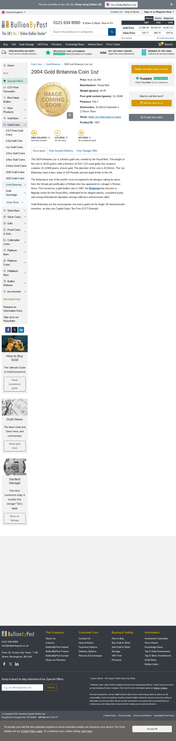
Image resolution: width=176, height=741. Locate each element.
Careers (50, 642)
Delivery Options (87, 651)
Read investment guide (14, 384)
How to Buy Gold (14, 358)
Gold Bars (13, 118)
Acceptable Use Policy (164, 715)
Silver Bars (13, 210)
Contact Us (116, 11)
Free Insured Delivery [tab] (61, 150)
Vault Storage (26, 44)
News (95, 44)
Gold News (15, 419)
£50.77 (145, 33)
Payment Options (88, 647)
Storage (116, 651)
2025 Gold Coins (15, 178)
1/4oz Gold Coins (15, 159)
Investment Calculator (156, 638)
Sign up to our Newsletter (11, 319)
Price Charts (113, 44)
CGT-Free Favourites (11, 89)
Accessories (14, 291)
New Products (8, 110)
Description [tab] (39, 150)
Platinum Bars (10, 252)
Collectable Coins (11, 242)
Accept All (152, 728)
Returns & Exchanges (90, 655)
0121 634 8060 (10, 641)
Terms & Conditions (142, 715)
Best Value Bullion (11, 99)
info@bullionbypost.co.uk (15, 645)
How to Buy (118, 638)
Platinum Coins (10, 262)
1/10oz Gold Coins (16, 165)
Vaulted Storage (14, 481)
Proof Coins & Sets (11, 231)
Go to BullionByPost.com (123, 5)
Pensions (57, 44)
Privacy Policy (124, 715)
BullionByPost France (57, 651)
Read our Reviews (55, 659)
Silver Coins (14, 216)
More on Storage (14, 518)
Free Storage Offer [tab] (87, 150)
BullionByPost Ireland (57, 647)
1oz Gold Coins (14, 147)
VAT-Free (42, 44)
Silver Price (129, 33)
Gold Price (128, 27)
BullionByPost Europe (57, 655)
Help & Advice (132, 11)
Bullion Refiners (9, 283)
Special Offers (15, 81)
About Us (51, 638)
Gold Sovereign (11, 192)
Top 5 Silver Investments (158, 655)
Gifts (10, 223)
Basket (167, 44)
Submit (51, 687)
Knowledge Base (74, 44)
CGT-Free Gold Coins (14, 132)
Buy (5, 44)
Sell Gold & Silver (121, 647)
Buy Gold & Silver (121, 642)
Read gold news (14, 445)
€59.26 (169, 33)
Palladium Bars (10, 272)
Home (10, 65)
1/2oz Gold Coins (15, 153)
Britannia (94, 188)
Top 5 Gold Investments (157, 651)
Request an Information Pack (12, 308)
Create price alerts (166, 38)
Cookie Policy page (31, 731)
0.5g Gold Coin (14, 140)
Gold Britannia (13, 184)
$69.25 (157, 33)
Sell (14, 44)
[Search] (112, 32)
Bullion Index (151, 664)
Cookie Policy (109, 715)
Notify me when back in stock (104, 116)
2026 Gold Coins (15, 172)
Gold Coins (13, 124)
